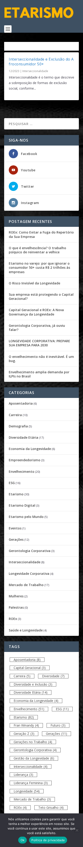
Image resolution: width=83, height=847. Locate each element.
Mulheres (16, 596)
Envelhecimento (21, 471)
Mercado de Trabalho (26, 585)
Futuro (57, 725)
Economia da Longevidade (30, 449)
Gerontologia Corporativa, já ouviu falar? (37, 327)
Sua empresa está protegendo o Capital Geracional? (41, 296)
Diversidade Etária (23, 437)
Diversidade (53, 676)
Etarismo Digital (22, 505)
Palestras (16, 607)
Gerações (16, 539)
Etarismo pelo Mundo (26, 516)
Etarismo (16, 494)
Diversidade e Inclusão (33, 684)
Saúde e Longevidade (26, 630)
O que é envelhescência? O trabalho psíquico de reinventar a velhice (37, 250)
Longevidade (27, 791)
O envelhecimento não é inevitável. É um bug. (41, 358)
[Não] (77, 830)
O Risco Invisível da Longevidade (34, 283)
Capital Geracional (30, 668)
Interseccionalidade (35, 71)
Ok (23, 840)
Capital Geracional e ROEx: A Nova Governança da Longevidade (36, 312)
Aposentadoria (21, 403)
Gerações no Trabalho (33, 742)
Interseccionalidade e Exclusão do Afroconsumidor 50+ (41, 62)
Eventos (15, 528)
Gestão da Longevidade (34, 758)
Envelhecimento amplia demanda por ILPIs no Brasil (39, 374)
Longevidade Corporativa (29, 573)
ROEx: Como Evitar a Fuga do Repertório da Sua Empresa (41, 234)
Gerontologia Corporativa (29, 551)
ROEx (13, 618)
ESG (12, 483)
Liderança (23, 774)
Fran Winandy (26, 725)
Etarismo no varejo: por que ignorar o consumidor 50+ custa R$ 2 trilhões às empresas (39, 267)
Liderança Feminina (31, 783)
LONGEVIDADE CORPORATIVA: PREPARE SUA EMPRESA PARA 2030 (39, 343)
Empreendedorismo (24, 460)
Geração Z (24, 733)
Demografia (18, 426)
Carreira (15, 415)
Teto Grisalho (51, 807)
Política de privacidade (48, 840)
